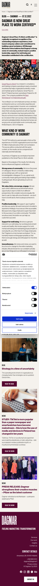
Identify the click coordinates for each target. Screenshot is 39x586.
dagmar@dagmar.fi (30, 561)
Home (3, 12)
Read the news (9, 451)
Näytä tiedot (29, 313)
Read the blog (9, 384)
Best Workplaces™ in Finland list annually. (15, 96)
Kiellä (19, 330)
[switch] (34, 293)
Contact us (30, 579)
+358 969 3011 (32, 559)
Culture (5, 30)
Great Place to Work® (9, 84)
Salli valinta (19, 324)
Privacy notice (32, 564)
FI (31, 5)
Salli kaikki (19, 319)
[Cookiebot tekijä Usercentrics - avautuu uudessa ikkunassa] (28, 254)
